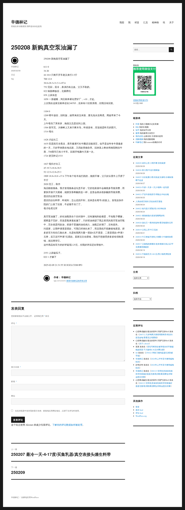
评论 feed (139, 413)
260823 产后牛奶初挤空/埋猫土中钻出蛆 (152, 194)
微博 (137, 133)
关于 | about (144, 343)
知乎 (137, 130)
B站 (137, 127)
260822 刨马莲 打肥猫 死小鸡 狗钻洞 (151, 208)
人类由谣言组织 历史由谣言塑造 (149, 201)
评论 (14, 323)
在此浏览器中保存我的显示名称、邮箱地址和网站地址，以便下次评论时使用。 (48, 410)
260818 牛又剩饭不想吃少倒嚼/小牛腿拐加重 (154, 236)
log (12, 78)
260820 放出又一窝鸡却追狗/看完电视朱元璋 (154, 222)
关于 (171, 22)
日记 (13, 74)
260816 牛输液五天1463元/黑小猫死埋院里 (153, 254)
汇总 (145, 22)
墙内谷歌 (139, 136)
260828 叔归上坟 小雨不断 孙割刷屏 (150, 163)
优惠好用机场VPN (140, 100)
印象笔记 (139, 142)
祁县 (137, 22)
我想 (122, 22)
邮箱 (14, 381)
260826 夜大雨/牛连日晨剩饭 (148, 170)
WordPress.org (141, 416)
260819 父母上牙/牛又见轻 (147, 229)
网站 (13, 395)
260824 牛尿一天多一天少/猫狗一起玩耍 (152, 187)
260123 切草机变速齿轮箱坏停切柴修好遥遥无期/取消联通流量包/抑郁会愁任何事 (154, 374)
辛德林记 (19, 22)
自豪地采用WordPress (30, 497)
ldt (137, 352)
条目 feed (139, 410)
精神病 (155, 22)
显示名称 (16, 367)
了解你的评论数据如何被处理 (67, 424)
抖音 (137, 124)
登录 (137, 407)
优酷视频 (139, 139)
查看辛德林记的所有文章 (76, 280)
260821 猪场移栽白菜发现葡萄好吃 (150, 215)
